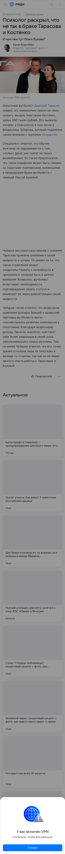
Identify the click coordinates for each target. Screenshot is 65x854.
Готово (32, 847)
